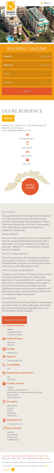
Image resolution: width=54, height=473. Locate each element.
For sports (12, 401)
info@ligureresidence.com (19, 130)
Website (8, 118)
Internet (11, 356)
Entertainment (14, 420)
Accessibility (13, 365)
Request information (14, 320)
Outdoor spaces (15, 383)
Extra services (14, 428)
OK (13, 469)
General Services (15, 325)
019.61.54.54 (17, 128)
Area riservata (44, 458)
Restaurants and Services (20, 373)
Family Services (15, 338)
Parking (10, 349)
